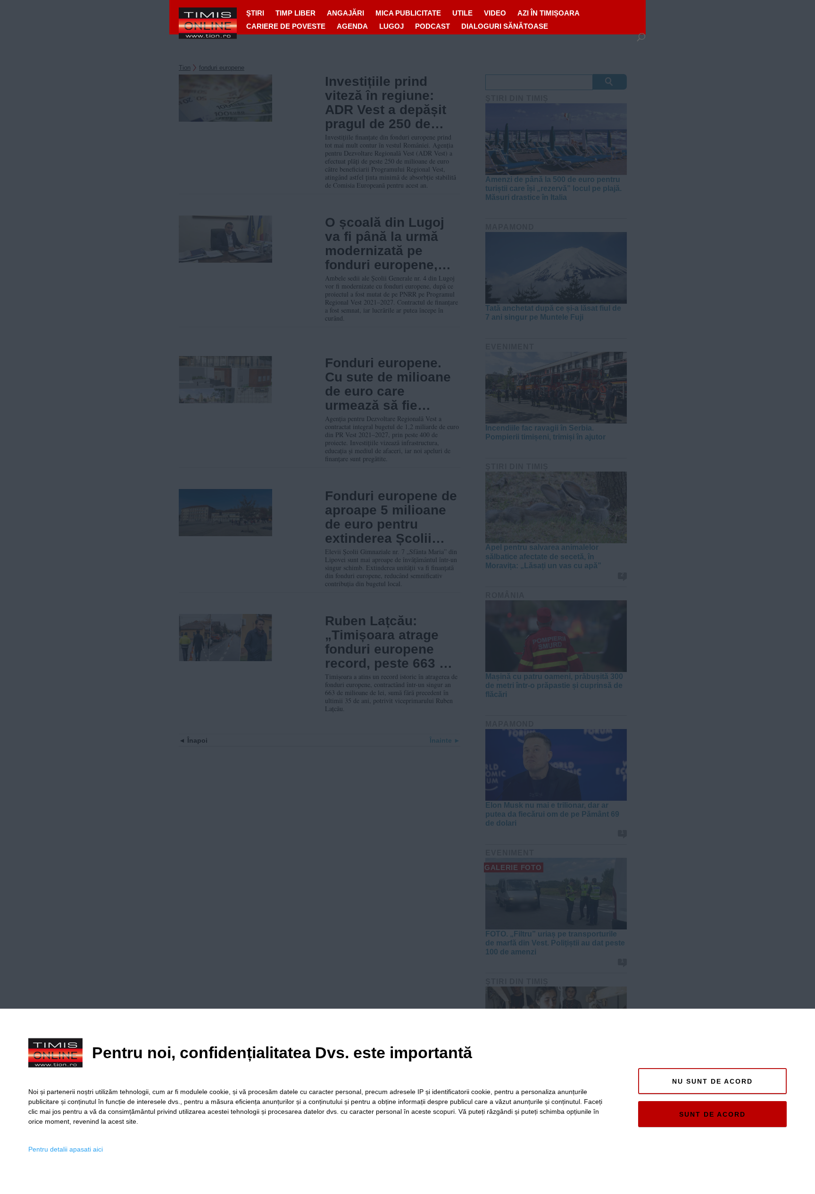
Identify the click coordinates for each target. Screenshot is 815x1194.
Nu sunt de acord (712, 1081)
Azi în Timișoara (548, 13)
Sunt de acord (712, 1114)
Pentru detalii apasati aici (65, 1149)
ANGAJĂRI (345, 13)
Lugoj (391, 26)
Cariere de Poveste (285, 26)
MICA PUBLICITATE (408, 13)
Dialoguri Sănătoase (504, 26)
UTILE (462, 13)
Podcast (432, 26)
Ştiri (255, 13)
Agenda (352, 26)
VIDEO (495, 13)
